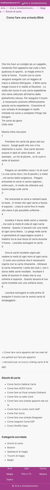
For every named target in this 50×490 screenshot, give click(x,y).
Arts (3, 8)
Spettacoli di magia (17, 451)
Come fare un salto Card (20, 396)
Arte (10, 468)
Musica (43, 474)
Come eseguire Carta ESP (21, 421)
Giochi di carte (13, 11)
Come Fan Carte (16, 413)
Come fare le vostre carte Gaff (23, 409)
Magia (10, 474)
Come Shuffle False (17, 425)
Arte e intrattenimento (35, 3)
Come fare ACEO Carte (19, 388)
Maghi (10, 460)
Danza (43, 468)
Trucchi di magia (16, 455)
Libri (26, 468)
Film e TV (26, 474)
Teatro (9, 479)
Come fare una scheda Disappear (25, 417)
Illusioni (11, 447)
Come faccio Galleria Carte (22, 384)
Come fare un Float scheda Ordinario (27, 392)
